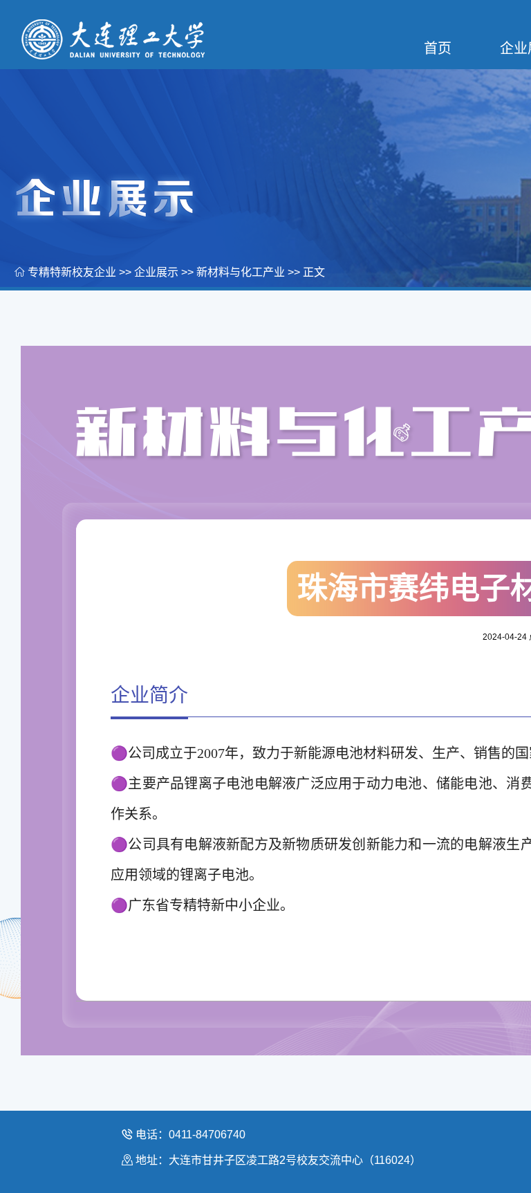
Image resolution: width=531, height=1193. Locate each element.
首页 (437, 48)
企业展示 (156, 272)
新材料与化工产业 (240, 272)
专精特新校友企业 (72, 272)
